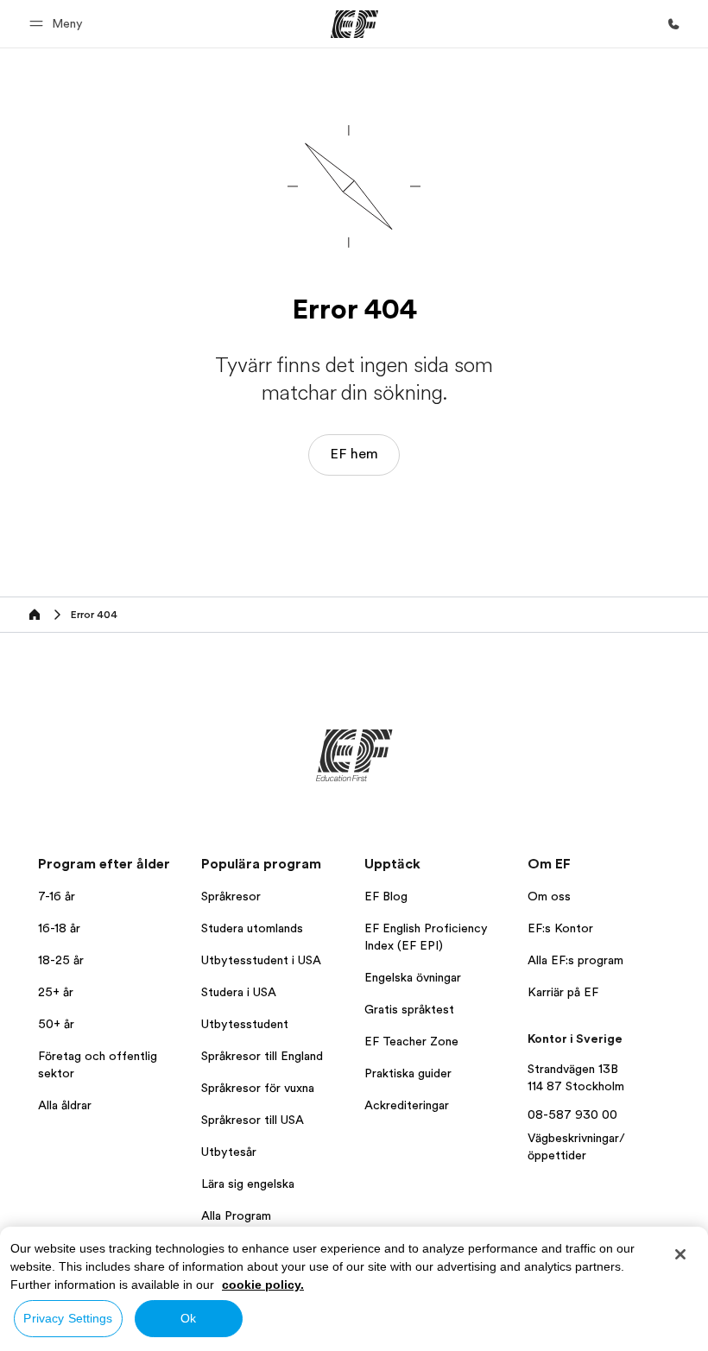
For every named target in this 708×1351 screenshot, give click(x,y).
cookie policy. (263, 1284)
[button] (59, 23)
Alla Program (236, 1215)
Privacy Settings (67, 1318)
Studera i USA (238, 992)
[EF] (354, 24)
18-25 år (61, 960)
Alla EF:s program (575, 960)
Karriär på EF (563, 992)
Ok (188, 1318)
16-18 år (59, 928)
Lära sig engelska (247, 1183)
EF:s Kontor (560, 928)
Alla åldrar (65, 1105)
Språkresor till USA (252, 1120)
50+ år (56, 1024)
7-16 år (56, 896)
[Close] (680, 1254)
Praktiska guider (408, 1073)
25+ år (55, 992)
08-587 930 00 (572, 1114)
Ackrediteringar (406, 1105)
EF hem (354, 454)
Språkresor (231, 896)
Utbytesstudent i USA (261, 960)
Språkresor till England (262, 1056)
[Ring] (673, 24)
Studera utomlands (252, 928)
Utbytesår (228, 1151)
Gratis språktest (409, 1009)
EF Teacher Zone (411, 1041)
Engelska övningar (412, 977)
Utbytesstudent (244, 1024)
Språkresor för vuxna (257, 1088)
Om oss (549, 896)
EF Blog (386, 896)
